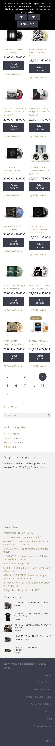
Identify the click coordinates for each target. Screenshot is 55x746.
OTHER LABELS (11, 434)
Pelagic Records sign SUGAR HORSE (22, 590)
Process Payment (42, 726)
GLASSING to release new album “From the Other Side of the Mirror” (26, 543)
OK (21, 17)
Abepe (6, 667)
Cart (49, 718)
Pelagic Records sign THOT (17, 563)
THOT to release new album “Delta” (22, 537)
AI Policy (47, 711)
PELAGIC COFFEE (12, 438)
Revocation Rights (42, 689)
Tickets (48, 740)
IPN (50, 733)
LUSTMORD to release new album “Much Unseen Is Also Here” (25, 558)
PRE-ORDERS (10, 446)
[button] (13, 74)
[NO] (51, 15)
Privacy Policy (45, 682)
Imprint (48, 675)
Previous (7, 377)
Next (7, 394)
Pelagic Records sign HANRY (18, 532)
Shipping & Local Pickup (39, 696)
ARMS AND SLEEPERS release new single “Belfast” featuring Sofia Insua (24, 577)
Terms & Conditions (41, 704)
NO (34, 17)
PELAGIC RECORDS (13, 442)
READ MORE (27, 24)
